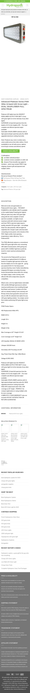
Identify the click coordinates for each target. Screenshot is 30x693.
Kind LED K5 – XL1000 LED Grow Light (24, 437)
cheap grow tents (6, 487)
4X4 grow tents (5, 523)
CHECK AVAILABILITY (10, 151)
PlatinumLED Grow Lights (16, 413)
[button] (2, 5)
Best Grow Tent (5, 504)
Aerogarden (4, 543)
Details (2, 464)
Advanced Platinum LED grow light (12, 189)
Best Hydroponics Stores (8, 500)
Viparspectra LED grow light (9, 536)
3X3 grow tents (5, 520)
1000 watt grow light (7, 533)
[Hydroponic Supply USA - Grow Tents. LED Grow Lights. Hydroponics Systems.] (15, 5)
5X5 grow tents (5, 527)
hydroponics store (24, 685)
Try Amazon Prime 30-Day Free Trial (14, 178)
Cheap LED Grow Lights (8, 558)
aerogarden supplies (7, 484)
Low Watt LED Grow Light (8, 562)
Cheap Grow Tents (6, 565)
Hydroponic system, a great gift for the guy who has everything (15, 554)
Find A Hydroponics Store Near (10, 517)
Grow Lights (24, 99)
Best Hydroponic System (8, 497)
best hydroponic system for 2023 (10, 477)
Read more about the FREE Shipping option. (16, 610)
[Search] (27, 5)
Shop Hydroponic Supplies (10, 99)
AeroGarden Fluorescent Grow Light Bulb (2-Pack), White (14, 438)
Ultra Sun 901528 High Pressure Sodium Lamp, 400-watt (5, 438)
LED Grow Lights (18, 186)
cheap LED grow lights (8, 481)
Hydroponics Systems (7, 540)
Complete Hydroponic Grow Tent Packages (14, 568)
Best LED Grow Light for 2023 (10, 507)
